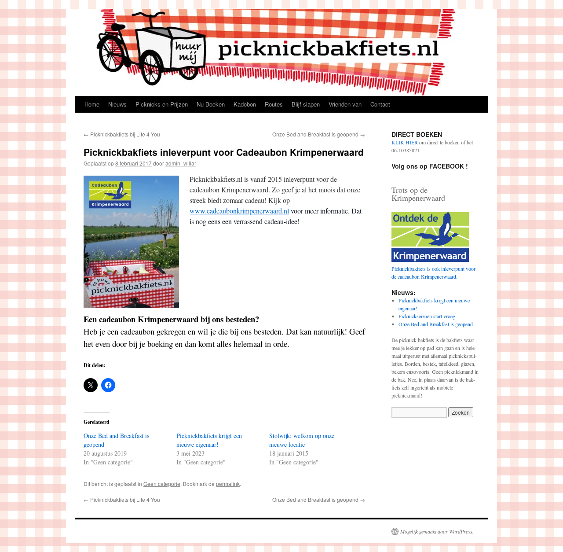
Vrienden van (345, 104)
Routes (274, 104)
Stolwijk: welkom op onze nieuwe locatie (301, 440)
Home (91, 104)
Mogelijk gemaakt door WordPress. (437, 531)
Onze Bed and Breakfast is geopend (318, 134)
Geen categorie (161, 483)
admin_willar (180, 163)
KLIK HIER (404, 142)
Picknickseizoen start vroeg (426, 316)
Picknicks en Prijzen (161, 104)
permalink (228, 483)
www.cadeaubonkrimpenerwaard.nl (239, 210)
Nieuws (117, 104)
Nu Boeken (211, 104)
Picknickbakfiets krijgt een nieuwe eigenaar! (209, 440)
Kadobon (245, 104)
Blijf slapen (306, 104)
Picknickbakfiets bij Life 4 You (122, 134)
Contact (380, 104)
